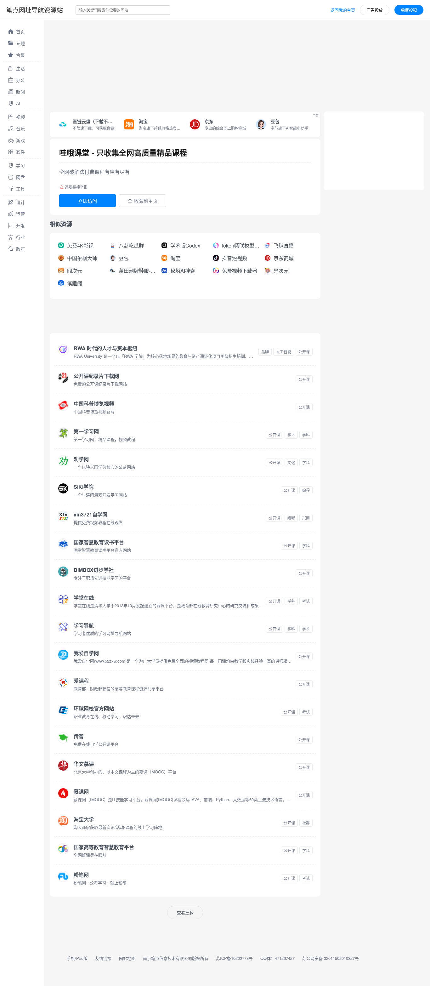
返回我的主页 (343, 10)
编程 (306, 490)
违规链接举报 (76, 187)
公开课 (304, 351)
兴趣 (306, 518)
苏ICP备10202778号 (234, 958)
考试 (306, 601)
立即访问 (87, 200)
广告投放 (374, 10)
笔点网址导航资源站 (34, 9)
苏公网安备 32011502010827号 (330, 958)
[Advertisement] (233, 64)
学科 (306, 434)
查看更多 (185, 912)
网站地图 (127, 958)
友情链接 (103, 958)
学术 (291, 434)
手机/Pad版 (77, 958)
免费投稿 (409, 10)
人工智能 (283, 351)
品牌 (265, 351)
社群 (306, 822)
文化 (291, 462)
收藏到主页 (146, 200)
